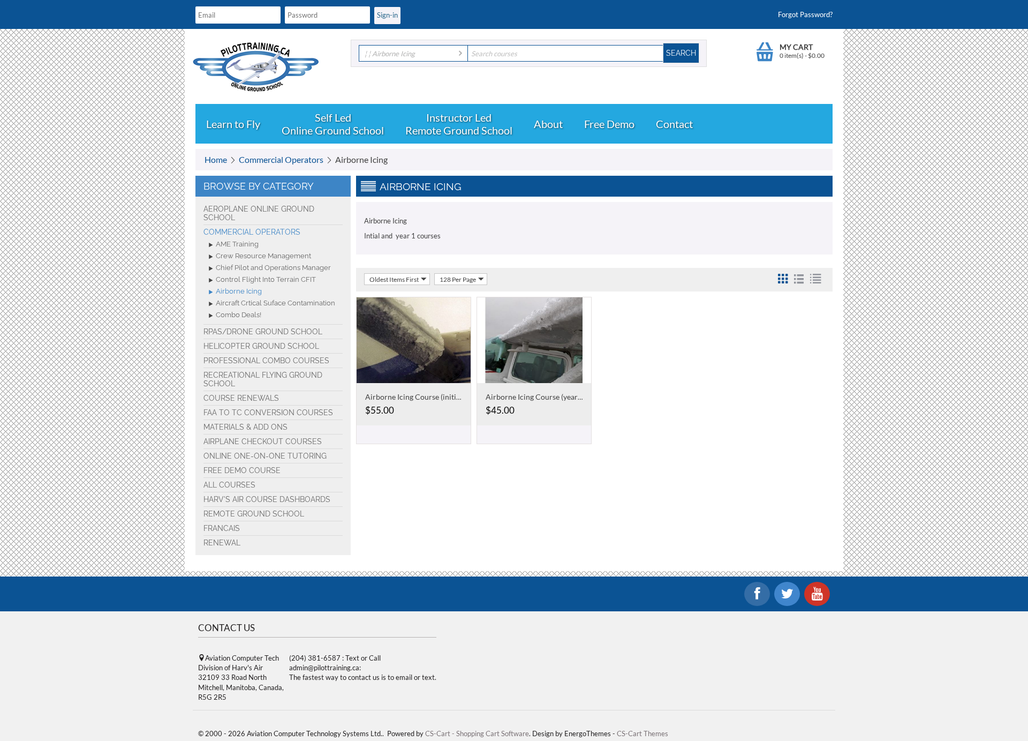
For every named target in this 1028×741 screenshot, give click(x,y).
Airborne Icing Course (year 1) (536, 396)
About (548, 123)
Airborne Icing (239, 291)
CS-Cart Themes (642, 733)
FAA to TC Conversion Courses (268, 412)
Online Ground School (333, 130)
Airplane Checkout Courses (262, 441)
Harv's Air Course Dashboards (266, 499)
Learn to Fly (233, 123)
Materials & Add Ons (245, 427)
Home (216, 159)
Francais (221, 528)
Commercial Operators (281, 159)
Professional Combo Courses (266, 360)
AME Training (237, 244)
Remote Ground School (458, 130)
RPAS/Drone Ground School (262, 331)
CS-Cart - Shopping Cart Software (477, 733)
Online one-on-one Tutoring (265, 456)
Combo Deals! (238, 315)
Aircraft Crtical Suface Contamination (275, 303)
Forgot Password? (805, 14)
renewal (221, 542)
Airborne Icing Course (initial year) (422, 396)
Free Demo (609, 123)
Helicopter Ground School (261, 346)
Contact (674, 123)
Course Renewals (241, 398)
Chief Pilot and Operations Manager (273, 268)
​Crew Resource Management (263, 256)
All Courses (229, 485)
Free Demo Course (242, 470)
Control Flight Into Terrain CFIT (266, 279)
